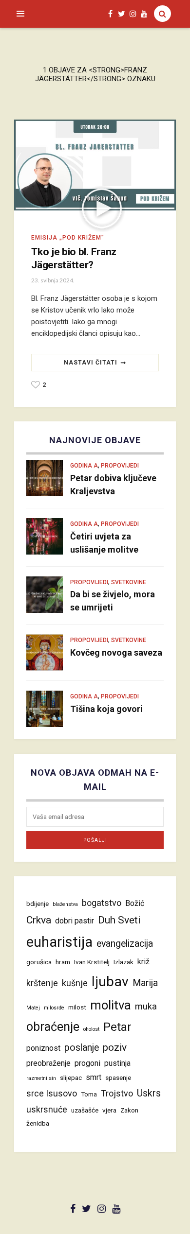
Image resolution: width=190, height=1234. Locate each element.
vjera (109, 1110)
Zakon (129, 1110)
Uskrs (149, 1093)
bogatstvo (101, 903)
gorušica (39, 962)
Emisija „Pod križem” (67, 237)
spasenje (118, 1077)
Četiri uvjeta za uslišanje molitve (104, 543)
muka (146, 1006)
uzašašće (84, 1110)
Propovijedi (120, 465)
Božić (134, 903)
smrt (93, 1077)
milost (77, 1007)
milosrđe (54, 1008)
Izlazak (123, 962)
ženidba (37, 1123)
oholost (91, 1029)
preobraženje (48, 1063)
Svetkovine (128, 582)
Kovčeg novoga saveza (116, 652)
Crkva (38, 920)
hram (63, 962)
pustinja (117, 1063)
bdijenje (37, 903)
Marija (145, 983)
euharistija (59, 942)
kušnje (75, 983)
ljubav (110, 981)
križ (143, 961)
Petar (117, 1027)
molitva (110, 1005)
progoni (87, 1063)
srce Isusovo (51, 1093)
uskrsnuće (46, 1109)
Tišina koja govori (106, 709)
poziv (115, 1047)
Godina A (84, 465)
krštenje (42, 983)
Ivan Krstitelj (92, 962)
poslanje (81, 1047)
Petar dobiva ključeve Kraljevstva (113, 484)
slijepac (71, 1077)
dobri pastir (74, 920)
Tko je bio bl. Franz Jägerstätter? (73, 258)
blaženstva (65, 904)
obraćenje (52, 1027)
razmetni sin (41, 1078)
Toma (89, 1094)
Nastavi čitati (90, 362)
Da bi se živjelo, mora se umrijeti (112, 600)
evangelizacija (124, 943)
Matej (33, 1008)
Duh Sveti (119, 920)
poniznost (43, 1048)
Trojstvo (117, 1093)
